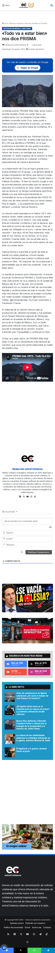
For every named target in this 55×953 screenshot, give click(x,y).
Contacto (47, 927)
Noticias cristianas (16, 23)
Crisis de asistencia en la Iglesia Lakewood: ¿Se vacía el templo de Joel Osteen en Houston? (32, 695)
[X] (23, 496)
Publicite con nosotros (35, 923)
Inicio (5, 23)
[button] (27, 598)
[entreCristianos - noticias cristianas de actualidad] (27, 5)
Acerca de (36, 927)
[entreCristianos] (12, 882)
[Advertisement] (27, 16)
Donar (27, 927)
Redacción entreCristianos (15, 45)
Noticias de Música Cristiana (36, 23)
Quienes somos (17, 923)
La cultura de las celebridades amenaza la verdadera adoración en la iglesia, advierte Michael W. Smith (33, 738)
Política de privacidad (13, 927)
